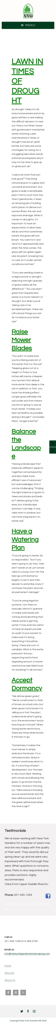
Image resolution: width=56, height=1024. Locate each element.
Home (8, 965)
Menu (30, 25)
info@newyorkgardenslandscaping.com (27, 953)
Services (9, 972)
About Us (10, 980)
